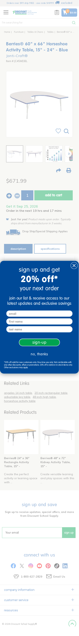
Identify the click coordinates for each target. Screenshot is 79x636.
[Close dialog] (74, 265)
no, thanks (39, 354)
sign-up (39, 342)
